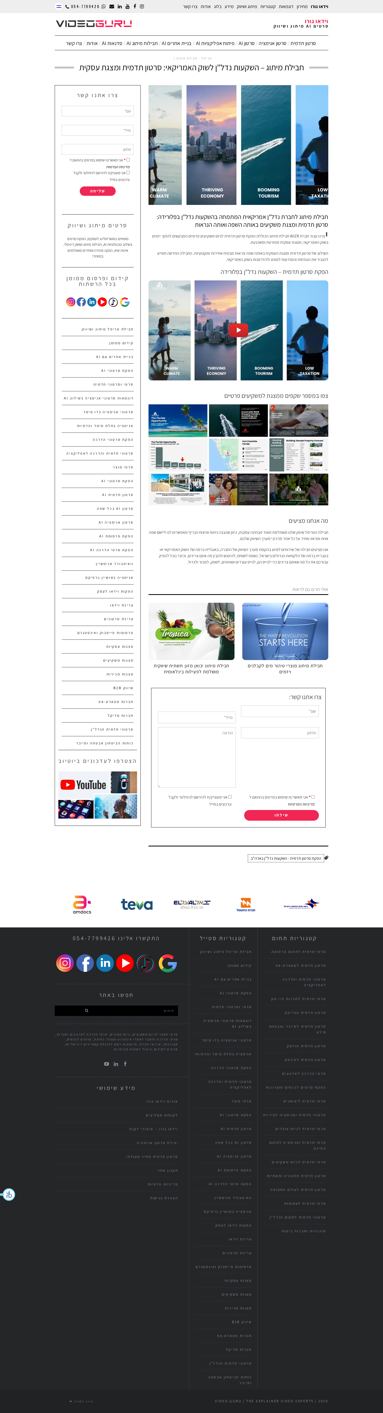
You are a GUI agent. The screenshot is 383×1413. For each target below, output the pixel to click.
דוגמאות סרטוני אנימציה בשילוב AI (99, 398)
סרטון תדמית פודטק (306, 1046)
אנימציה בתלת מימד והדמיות (105, 425)
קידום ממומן (121, 343)
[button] (8, 1194)
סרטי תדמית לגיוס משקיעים (299, 1162)
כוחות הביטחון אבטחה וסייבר (105, 743)
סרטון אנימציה (272, 43)
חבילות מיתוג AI (142, 43)
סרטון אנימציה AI (116, 522)
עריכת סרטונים (118, 619)
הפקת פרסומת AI (116, 536)
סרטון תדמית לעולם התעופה (298, 1189)
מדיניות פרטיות (163, 1184)
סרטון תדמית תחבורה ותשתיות (296, 1175)
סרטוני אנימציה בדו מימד (108, 412)
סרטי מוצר (123, 467)
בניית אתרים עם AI (115, 356)
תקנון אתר (168, 1170)
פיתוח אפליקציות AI (215, 43)
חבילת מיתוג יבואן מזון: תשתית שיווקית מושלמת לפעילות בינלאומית (191, 669)
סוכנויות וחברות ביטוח (304, 1231)
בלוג (217, 6)
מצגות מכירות (120, 674)
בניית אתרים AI (176, 43)
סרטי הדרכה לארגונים (304, 1073)
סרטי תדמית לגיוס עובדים (300, 1128)
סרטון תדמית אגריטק (305, 1012)
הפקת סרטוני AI (117, 370)
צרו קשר (190, 6)
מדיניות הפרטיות (301, 804)
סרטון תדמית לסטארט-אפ (301, 965)
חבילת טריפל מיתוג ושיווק (107, 329)
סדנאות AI (112, 43)
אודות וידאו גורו (162, 1101)
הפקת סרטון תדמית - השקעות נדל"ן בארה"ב (286, 858)
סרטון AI (247, 43)
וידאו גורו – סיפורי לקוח (153, 1129)
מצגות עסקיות (120, 646)
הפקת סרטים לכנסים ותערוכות (296, 1087)
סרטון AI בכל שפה (115, 508)
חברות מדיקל (121, 715)
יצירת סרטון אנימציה (157, 1142)
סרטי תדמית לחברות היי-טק (298, 998)
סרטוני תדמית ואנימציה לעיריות (294, 1115)
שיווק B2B (123, 688)
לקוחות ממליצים (162, 1115)
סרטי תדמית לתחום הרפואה (298, 951)
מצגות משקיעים (118, 660)
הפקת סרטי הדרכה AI (111, 550)
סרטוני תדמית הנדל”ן (112, 729)
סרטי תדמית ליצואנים (304, 1101)
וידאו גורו (319, 6)
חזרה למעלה (83, 1401)
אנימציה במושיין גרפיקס (109, 577)
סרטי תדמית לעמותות (305, 1203)
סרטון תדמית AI (117, 494)
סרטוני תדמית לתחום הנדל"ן (298, 1217)
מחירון (302, 6)
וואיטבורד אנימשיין (114, 563)
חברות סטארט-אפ (115, 701)
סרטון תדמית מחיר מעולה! (152, 1156)
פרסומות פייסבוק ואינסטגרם (105, 632)
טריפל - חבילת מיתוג (194, 58)
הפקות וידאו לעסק (115, 591)
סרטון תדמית (303, 43)
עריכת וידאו (122, 605)
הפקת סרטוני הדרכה (113, 439)
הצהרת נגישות (164, 1198)
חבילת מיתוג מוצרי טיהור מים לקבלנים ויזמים (285, 669)
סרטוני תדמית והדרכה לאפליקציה (99, 453)
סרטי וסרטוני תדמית (113, 384)
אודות (92, 43)
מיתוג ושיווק (247, 6)
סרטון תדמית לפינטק (305, 1059)
